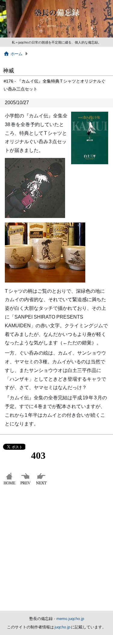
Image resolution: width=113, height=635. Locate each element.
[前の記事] (26, 484)
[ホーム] (10, 484)
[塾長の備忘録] (56, 36)
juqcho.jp (63, 627)
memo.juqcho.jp (70, 618)
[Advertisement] (56, 551)
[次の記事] (42, 484)
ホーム (17, 53)
